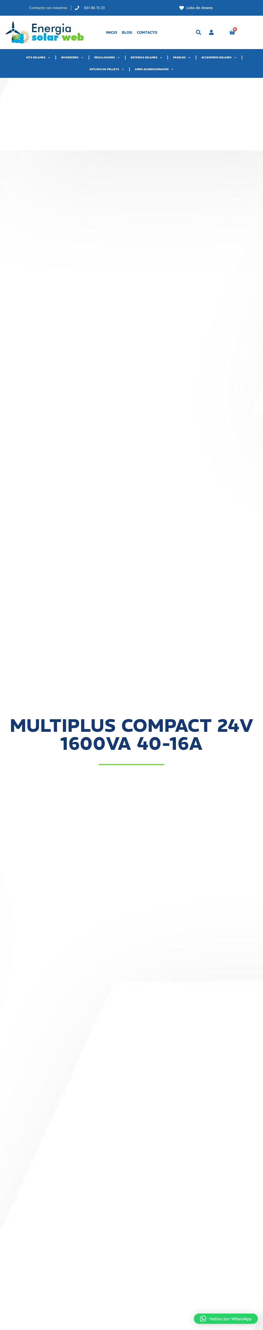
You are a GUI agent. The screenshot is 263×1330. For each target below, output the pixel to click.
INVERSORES (69, 57)
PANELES (179, 57)
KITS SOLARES (35, 57)
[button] (198, 32)
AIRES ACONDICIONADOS (151, 69)
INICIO (111, 32)
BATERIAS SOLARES (144, 57)
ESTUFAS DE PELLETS (104, 69)
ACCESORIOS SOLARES (216, 57)
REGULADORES (104, 57)
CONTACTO (147, 32)
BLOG (127, 32)
